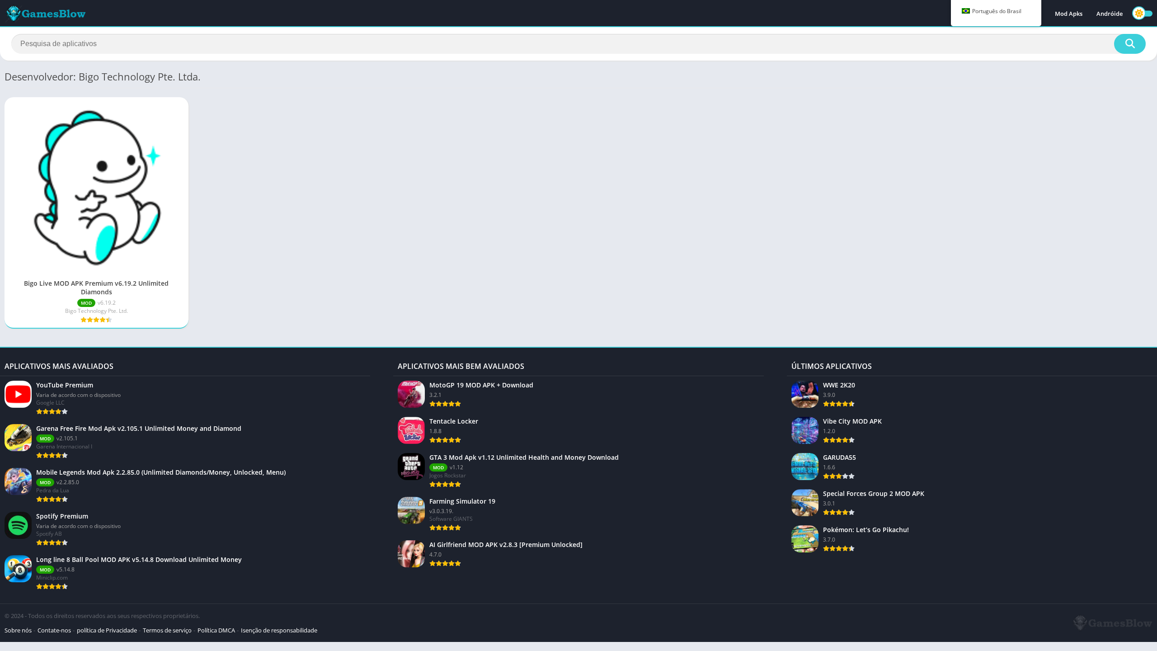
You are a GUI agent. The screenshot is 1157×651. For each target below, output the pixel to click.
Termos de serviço (167, 630)
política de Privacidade (107, 630)
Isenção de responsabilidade (279, 630)
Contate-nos (54, 630)
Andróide (1109, 13)
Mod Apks (1068, 13)
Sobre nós (18, 630)
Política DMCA (216, 630)
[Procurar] (1130, 44)
